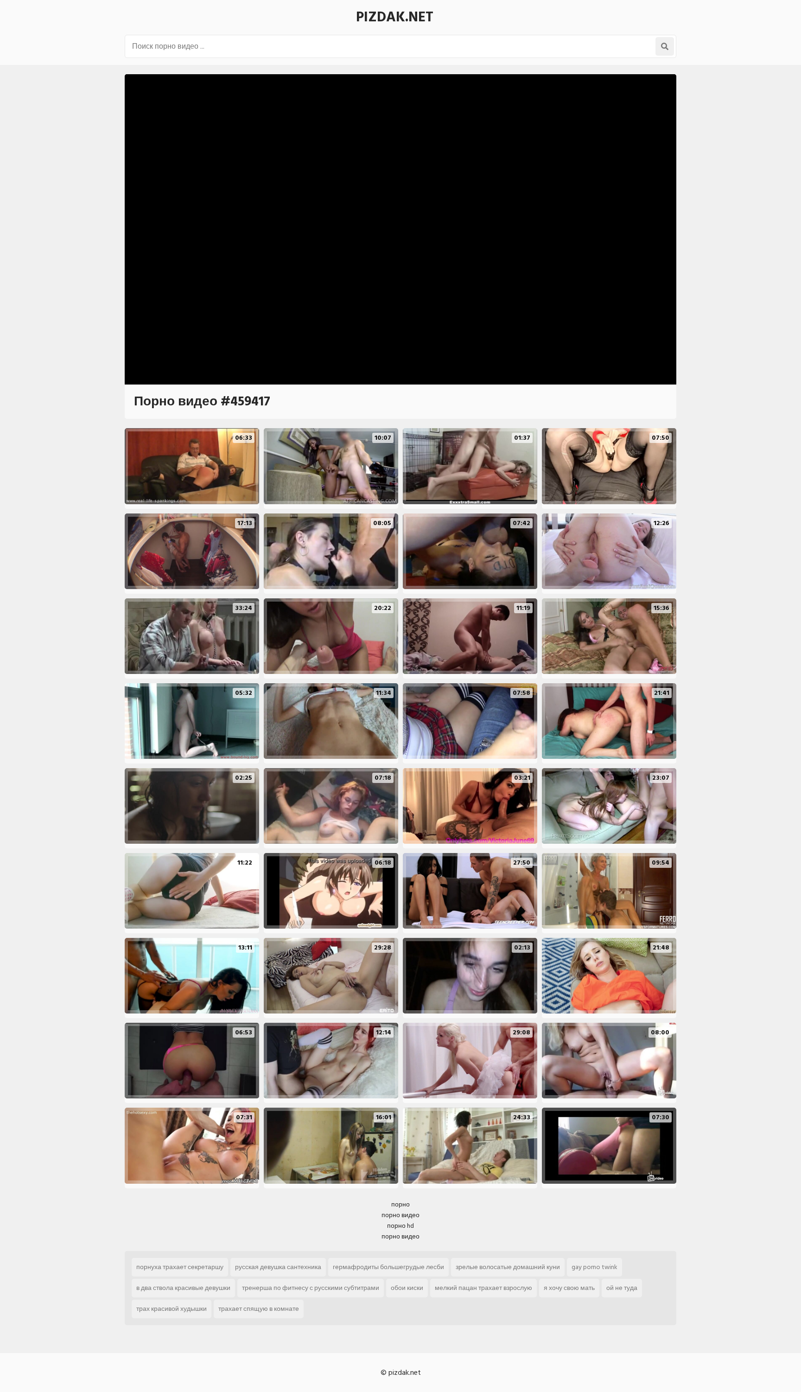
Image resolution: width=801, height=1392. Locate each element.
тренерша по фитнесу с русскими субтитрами (310, 1288)
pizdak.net (394, 17)
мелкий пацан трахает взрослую (483, 1288)
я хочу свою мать (569, 1288)
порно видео (400, 1215)
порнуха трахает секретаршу (179, 1267)
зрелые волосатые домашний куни (508, 1267)
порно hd (400, 1225)
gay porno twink (594, 1267)
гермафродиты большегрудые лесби (388, 1267)
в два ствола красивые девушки (183, 1288)
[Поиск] (664, 46)
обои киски (407, 1288)
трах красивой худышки (171, 1308)
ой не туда (621, 1288)
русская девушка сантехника (278, 1267)
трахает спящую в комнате (258, 1308)
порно (400, 1204)
